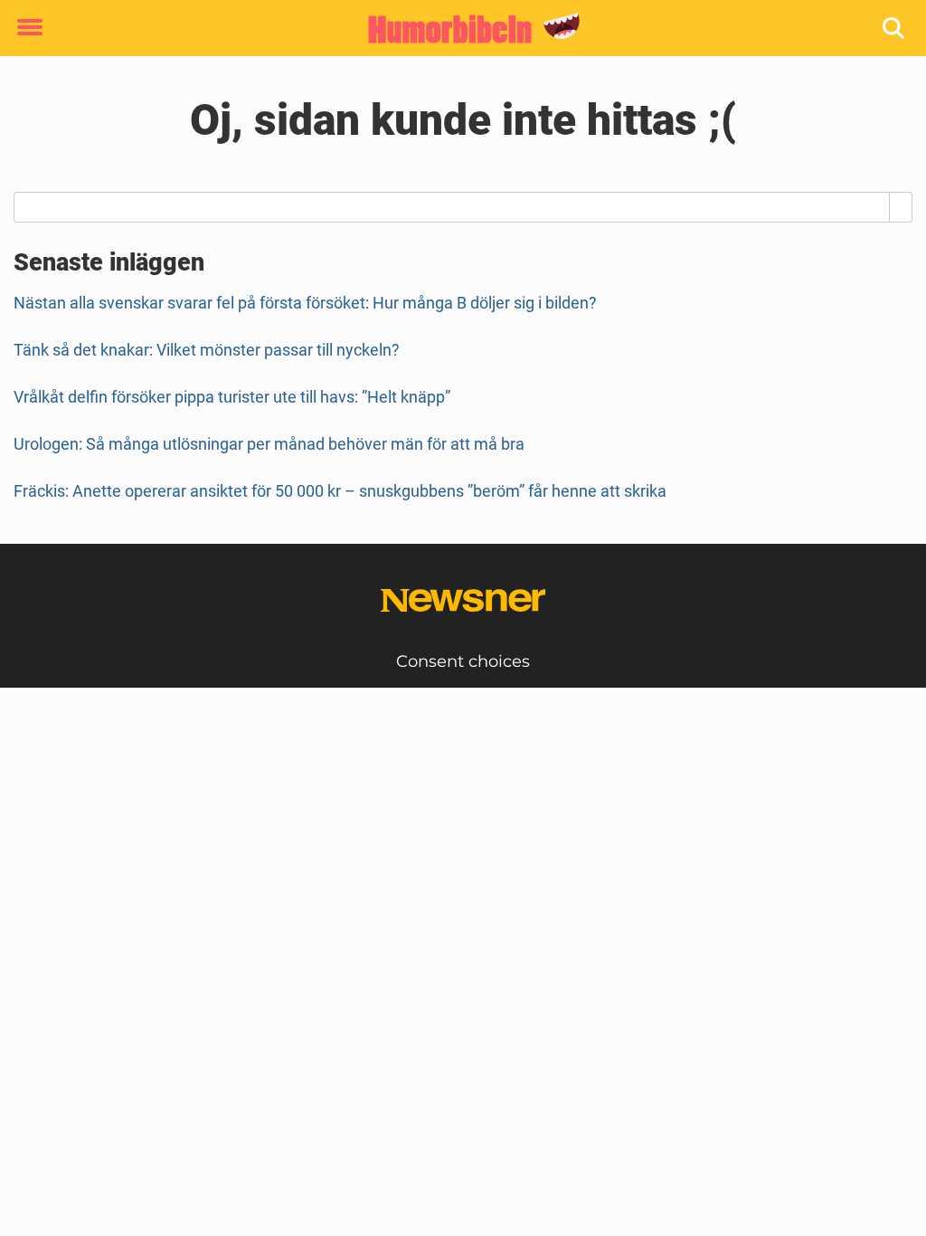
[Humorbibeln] (456, 29)
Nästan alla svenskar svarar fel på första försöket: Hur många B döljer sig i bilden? (305, 302)
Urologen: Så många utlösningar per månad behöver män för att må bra (269, 443)
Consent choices (463, 661)
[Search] (901, 207)
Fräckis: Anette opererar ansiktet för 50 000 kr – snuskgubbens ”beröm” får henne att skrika (340, 490)
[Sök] (895, 28)
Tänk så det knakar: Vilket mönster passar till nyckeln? (207, 349)
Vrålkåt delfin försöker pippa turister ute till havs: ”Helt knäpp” (232, 396)
